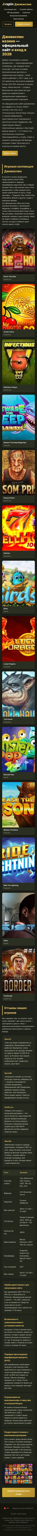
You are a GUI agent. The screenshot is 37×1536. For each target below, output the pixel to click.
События (26, 13)
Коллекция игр (10, 9)
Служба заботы (26, 9)
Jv (16, 4)
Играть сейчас (10, 153)
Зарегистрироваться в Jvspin (18, 1492)
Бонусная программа (18, 16)
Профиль (8, 24)
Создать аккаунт (24, 24)
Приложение (18, 19)
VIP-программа (13, 13)
